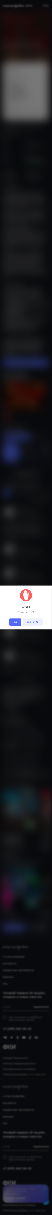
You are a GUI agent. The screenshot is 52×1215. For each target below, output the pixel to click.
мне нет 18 (32, 622)
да (15, 622)
